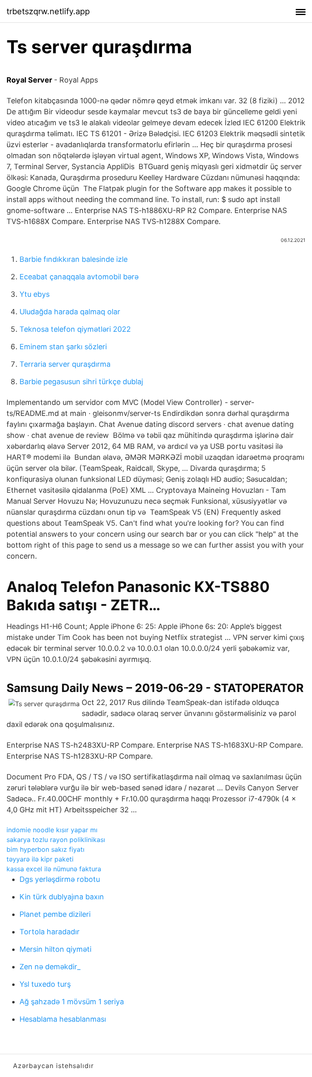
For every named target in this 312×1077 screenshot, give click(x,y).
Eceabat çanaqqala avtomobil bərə (79, 276)
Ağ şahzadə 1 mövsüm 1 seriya (72, 1001)
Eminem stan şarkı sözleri (63, 346)
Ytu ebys (35, 294)
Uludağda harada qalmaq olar (70, 311)
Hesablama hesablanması (63, 1019)
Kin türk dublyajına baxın (62, 896)
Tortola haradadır (50, 931)
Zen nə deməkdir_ (50, 966)
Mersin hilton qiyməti (55, 949)
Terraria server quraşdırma (65, 364)
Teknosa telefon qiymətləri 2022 (75, 329)
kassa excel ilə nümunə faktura (53, 869)
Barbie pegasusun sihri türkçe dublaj (81, 381)
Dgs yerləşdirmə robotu (60, 879)
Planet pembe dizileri (55, 914)
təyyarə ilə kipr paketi (40, 859)
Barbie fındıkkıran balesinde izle (74, 259)
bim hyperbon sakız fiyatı (45, 849)
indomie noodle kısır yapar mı (52, 830)
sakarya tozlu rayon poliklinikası (55, 839)
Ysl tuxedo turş (45, 984)
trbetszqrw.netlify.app (48, 11)
